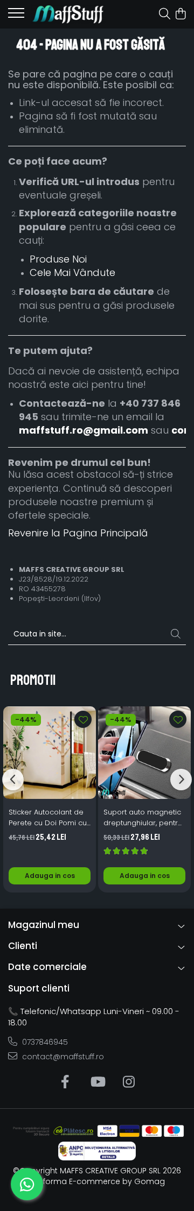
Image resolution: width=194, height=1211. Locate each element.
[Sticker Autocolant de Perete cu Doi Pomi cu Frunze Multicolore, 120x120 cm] (49, 752)
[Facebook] (65, 1082)
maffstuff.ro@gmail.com (83, 430)
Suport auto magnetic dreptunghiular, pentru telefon (142, 817)
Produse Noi (58, 259)
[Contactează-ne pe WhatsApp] (27, 1184)
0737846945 (44, 1042)
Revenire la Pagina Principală (78, 533)
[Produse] (16, 16)
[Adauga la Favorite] (83, 719)
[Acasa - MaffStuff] (68, 14)
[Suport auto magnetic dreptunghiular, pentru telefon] (144, 752)
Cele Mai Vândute (72, 272)
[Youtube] (97, 1082)
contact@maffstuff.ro (62, 1056)
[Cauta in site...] (164, 14)
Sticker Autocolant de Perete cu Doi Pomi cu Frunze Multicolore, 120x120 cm (48, 817)
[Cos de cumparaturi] (180, 14)
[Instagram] (129, 1082)
